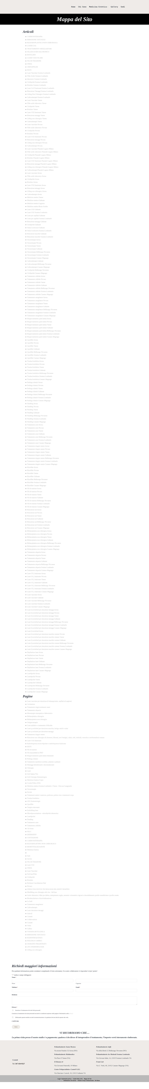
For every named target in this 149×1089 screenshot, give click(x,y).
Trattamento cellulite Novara (36, 279)
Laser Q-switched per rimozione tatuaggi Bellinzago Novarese (47, 622)
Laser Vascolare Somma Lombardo (38, 73)
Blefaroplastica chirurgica (35, 716)
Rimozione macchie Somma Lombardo (40, 237)
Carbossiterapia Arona (34, 194)
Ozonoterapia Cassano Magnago (38, 258)
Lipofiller (30, 804)
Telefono (15, 987)
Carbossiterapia (32, 907)
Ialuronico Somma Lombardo (37, 79)
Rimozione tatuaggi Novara (36, 140)
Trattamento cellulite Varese (36, 282)
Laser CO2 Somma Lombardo (37, 212)
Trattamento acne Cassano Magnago (39, 443)
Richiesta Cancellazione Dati (36, 883)
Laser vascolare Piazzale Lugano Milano (40, 149)
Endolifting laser (32, 810)
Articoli (29, 913)
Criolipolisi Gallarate (34, 225)
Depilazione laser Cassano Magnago (39, 670)
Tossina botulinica (33, 798)
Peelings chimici (32, 759)
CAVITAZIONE (32, 838)
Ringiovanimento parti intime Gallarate (40, 328)
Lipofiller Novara (33, 343)
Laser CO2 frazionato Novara (37, 137)
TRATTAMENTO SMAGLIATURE (39, 49)
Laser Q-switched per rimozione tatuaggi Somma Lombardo (47, 625)
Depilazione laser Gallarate (36, 661)
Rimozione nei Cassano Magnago (38, 528)
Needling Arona (32, 403)
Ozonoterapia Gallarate (34, 249)
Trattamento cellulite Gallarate (37, 285)
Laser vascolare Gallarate (35, 598)
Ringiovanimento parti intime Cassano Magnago (43, 337)
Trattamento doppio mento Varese (38, 452)
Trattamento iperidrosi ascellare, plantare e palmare (43, 762)
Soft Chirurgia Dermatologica (37, 777)
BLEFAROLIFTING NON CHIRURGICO (41, 844)
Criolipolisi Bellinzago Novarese (38, 270)
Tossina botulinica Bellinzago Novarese (40, 373)
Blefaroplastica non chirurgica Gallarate (40, 540)
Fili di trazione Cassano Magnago (38, 507)
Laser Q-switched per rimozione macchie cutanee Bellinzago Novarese (50, 643)
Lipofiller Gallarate (33, 349)
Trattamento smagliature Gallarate (38, 306)
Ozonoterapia (31, 789)
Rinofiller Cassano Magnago (36, 485)
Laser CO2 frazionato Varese (36, 112)
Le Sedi (29, 901)
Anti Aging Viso (32, 774)
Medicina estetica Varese (35, 197)
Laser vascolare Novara (34, 124)
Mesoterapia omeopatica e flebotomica (39, 713)
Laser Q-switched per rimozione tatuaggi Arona (42, 610)
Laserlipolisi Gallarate (34, 683)
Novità (29, 792)
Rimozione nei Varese (34, 516)
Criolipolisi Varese (33, 106)
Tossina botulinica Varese (35, 367)
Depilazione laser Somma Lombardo (39, 667)
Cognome (78, 983)
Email (78, 987)
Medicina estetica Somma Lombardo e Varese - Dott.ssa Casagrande (49, 786)
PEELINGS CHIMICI (34, 941)
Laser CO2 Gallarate (34, 209)
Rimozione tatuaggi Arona (36, 188)
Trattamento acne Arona (35, 425)
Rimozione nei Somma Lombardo (38, 525)
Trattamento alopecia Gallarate (37, 561)
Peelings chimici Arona (34, 382)
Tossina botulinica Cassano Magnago (39, 379)
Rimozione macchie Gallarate (36, 234)
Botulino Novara (32, 134)
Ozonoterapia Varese (34, 246)
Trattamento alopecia (34, 710)
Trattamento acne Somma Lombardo (39, 440)
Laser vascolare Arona (34, 173)
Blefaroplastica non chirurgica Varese (39, 537)
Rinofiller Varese (32, 473)
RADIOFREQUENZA (34, 938)
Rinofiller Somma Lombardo (36, 482)
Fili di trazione (32, 750)
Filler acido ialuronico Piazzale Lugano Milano (42, 152)
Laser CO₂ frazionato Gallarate (37, 582)
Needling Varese (32, 410)
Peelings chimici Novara (35, 385)
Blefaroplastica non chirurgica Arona (39, 531)
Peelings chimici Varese (35, 388)
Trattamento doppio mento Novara (38, 449)
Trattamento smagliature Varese (37, 303)
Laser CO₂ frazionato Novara (36, 576)
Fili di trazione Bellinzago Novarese (39, 501)
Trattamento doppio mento (36, 734)
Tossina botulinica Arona (35, 361)
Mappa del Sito (87, 1078)
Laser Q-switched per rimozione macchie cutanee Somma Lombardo (49, 646)
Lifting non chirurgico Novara (37, 143)
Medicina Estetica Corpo (35, 780)
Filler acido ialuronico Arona (36, 176)
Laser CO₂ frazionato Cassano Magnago (40, 592)
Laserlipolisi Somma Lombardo (37, 689)
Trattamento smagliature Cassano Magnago (41, 316)
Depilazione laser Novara (35, 655)
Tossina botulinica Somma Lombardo (39, 376)
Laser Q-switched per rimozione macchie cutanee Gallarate (46, 640)
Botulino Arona (32, 182)
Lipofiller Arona (32, 340)
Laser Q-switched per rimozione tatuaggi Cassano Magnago (46, 628)
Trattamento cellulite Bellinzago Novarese (41, 288)
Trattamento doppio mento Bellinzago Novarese (43, 458)
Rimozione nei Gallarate (35, 519)
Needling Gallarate (33, 413)
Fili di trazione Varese (34, 494)
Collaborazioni (32, 919)
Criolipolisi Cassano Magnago (37, 273)
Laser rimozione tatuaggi (35, 910)
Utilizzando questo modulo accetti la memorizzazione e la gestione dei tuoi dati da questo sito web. (41, 1017)
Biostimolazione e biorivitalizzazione (39, 898)
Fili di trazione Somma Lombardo (38, 504)
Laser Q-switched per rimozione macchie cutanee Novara (46, 634)
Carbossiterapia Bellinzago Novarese (39, 264)
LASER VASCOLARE (35, 58)
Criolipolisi (31, 877)
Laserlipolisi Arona (33, 673)
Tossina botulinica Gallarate (36, 370)
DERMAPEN (31, 834)
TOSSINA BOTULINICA (36, 932)
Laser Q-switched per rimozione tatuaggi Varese (43, 616)
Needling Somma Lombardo (36, 419)
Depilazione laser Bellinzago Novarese (39, 664)
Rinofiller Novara (33, 470)
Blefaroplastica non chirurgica (37, 719)
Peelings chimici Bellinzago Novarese (39, 394)
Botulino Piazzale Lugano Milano (38, 158)
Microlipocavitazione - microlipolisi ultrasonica (42, 813)
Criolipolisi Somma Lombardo (37, 82)
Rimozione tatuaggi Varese (36, 115)
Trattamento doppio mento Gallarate (39, 455)
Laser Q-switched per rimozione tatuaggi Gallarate (43, 619)
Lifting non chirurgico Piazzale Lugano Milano (42, 167)
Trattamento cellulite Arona (36, 276)
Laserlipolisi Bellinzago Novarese (38, 686)
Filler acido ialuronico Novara (37, 127)
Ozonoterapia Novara (34, 243)
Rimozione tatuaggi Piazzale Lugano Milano (42, 164)
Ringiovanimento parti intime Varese (39, 325)
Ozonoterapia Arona (33, 240)
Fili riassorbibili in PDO (35, 753)
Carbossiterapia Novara (34, 146)
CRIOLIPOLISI (32, 67)
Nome (13, 983)
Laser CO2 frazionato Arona (36, 185)
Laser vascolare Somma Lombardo (38, 604)
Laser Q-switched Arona (35, 631)
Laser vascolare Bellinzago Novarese (39, 601)
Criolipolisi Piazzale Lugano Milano (39, 155)
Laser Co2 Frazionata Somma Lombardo (40, 88)
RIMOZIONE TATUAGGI (36, 40)
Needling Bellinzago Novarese (37, 416)
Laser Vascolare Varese (34, 100)
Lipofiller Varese (32, 346)
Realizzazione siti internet (70, 1080)
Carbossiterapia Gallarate (35, 261)
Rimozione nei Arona (34, 510)
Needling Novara (32, 406)
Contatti (29, 916)
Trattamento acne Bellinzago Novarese (39, 437)
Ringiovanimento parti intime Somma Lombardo (43, 334)
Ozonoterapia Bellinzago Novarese (38, 252)
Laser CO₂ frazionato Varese (36, 579)
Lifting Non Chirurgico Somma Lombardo (41, 94)
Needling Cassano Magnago (36, 422)
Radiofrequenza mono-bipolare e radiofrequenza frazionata (46, 743)
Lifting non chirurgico (34, 950)
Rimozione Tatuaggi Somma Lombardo (40, 91)
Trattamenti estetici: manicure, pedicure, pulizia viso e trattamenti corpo (50, 795)
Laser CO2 (30, 865)
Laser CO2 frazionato (34, 740)
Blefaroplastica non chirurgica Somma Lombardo (43, 546)
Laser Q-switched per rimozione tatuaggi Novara (43, 613)
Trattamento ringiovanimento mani (38, 707)
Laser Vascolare (32, 871)
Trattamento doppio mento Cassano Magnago (42, 464)
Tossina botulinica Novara (35, 364)
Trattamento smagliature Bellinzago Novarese (42, 309)
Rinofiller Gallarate (33, 476)
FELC (29, 831)
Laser (29, 771)
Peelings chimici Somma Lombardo (39, 397)
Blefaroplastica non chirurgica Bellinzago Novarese (44, 543)
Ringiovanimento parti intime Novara (39, 322)
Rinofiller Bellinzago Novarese (37, 479)
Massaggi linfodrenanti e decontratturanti (40, 765)
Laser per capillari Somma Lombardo (39, 218)
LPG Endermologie (33, 801)
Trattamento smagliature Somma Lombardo (41, 312)
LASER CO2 (31, 46)
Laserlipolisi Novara (33, 676)
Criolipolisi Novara (33, 130)
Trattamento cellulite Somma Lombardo (40, 291)
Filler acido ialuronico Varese (36, 103)
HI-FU (29, 70)
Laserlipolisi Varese (33, 680)
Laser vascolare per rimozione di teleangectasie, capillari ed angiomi (49, 701)
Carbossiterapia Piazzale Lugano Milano (40, 170)
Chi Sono (30, 828)
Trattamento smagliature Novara (37, 300)
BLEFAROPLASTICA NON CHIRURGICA (42, 43)
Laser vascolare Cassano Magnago (38, 607)
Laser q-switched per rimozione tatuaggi (40, 731)
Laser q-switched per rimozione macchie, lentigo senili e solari (47, 728)
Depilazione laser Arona (35, 652)
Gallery (29, 929)
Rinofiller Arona (32, 467)
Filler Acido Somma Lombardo (37, 76)
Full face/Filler (32, 874)
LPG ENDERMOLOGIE (35, 947)
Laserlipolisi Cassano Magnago (37, 692)
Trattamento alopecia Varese (36, 558)
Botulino (30, 880)
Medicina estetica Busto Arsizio (37, 206)
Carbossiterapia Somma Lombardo (38, 97)
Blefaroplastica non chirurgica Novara (39, 534)
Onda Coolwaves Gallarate (36, 228)
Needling (30, 819)
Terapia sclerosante (33, 807)
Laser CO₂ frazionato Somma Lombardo (40, 588)
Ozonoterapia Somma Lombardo (38, 255)
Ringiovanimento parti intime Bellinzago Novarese (44, 331)
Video (29, 925)
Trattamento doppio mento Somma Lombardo (42, 461)
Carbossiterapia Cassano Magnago (38, 267)
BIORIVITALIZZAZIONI (36, 847)
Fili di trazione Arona (34, 488)
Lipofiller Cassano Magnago (36, 358)
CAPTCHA (15, 1021)
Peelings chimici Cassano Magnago (39, 400)
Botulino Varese (32, 109)
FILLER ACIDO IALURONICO (38, 52)
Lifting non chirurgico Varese (37, 118)
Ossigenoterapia (32, 722)
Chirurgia (30, 768)
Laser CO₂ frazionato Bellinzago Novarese (41, 585)
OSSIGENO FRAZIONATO (36, 944)
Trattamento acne (32, 822)
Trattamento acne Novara (35, 428)
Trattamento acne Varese (35, 431)
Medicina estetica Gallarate (36, 200)
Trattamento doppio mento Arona (38, 446)
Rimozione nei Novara (34, 513)
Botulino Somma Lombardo (36, 85)
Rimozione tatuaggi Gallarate (36, 221)
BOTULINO (31, 55)
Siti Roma (97, 1080)
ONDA (29, 64)
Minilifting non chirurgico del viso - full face (42, 892)
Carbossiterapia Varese (34, 121)
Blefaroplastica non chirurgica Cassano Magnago (43, 549)
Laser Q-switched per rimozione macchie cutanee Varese (45, 637)
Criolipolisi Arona (33, 179)
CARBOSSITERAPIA (34, 36)
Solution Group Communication (86, 1080)
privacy (71, 1013)
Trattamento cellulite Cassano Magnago (40, 294)
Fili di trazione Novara (34, 491)
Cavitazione (31, 704)
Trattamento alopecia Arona (36, 552)
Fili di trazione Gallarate (35, 498)
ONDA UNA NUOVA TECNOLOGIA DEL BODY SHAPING (48, 889)
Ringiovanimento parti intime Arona (39, 319)
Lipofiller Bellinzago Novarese (37, 352)
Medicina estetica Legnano (36, 203)
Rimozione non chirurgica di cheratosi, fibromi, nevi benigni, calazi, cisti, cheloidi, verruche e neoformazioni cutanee (65, 737)
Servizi (29, 859)
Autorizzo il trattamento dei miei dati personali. (28, 1010)
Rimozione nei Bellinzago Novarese (39, 522)
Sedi (28, 856)
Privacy (29, 886)
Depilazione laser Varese (35, 658)
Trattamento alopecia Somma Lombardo (40, 567)
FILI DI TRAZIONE (34, 61)
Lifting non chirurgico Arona (36, 191)
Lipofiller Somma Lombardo (36, 355)
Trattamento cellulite (34, 825)
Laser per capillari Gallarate (36, 215)
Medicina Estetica (33, 850)
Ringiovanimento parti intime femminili (40, 756)
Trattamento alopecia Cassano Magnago (40, 570)
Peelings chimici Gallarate (35, 391)
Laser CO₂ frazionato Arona (36, 573)
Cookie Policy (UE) (33, 783)
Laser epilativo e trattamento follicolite (39, 725)
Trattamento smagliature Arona (37, 297)
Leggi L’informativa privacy (65, 1078)
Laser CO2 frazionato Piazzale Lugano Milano (42, 161)
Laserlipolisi (31, 816)
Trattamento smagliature (35, 904)
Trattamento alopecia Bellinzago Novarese (41, 564)
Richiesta (14, 994)
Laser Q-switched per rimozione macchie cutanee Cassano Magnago (49, 649)
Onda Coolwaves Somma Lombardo (39, 231)
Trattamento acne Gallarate (36, 434)
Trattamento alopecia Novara (36, 555)
